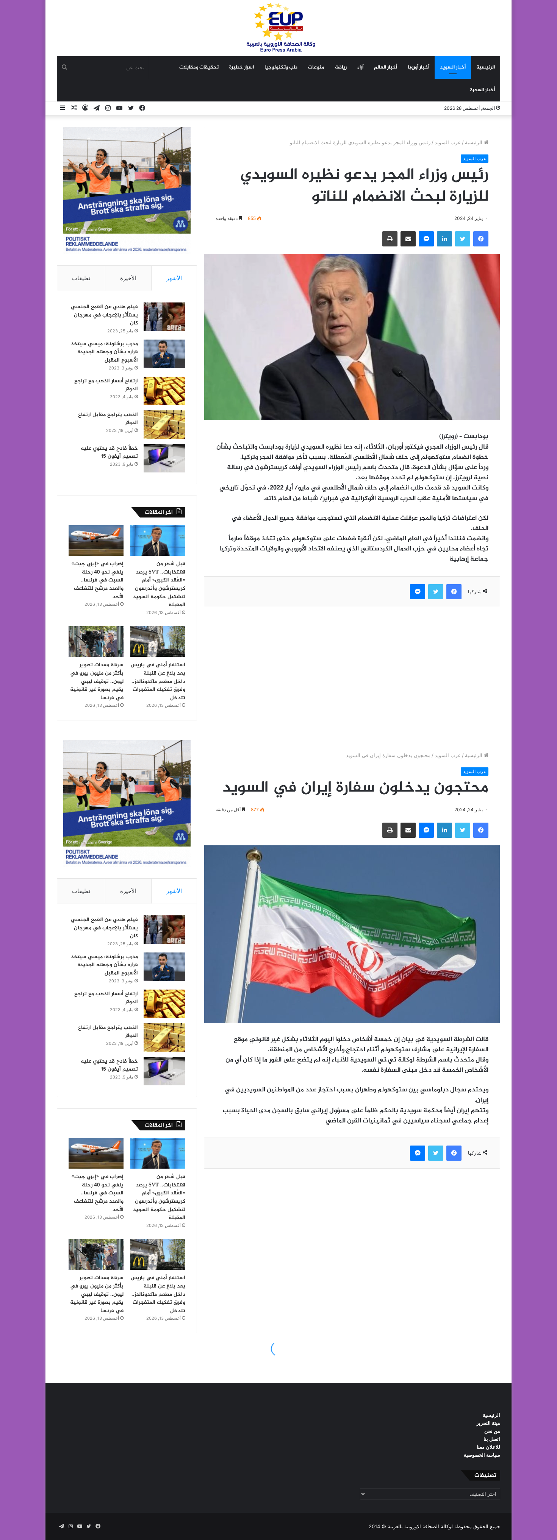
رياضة (341, 67)
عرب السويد (448, 142)
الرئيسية (485, 67)
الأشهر (174, 278)
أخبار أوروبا (418, 67)
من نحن (492, 1431)
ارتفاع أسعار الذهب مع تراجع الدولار (106, 385)
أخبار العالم (385, 67)
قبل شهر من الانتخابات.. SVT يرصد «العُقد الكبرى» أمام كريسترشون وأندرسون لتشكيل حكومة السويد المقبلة (159, 584)
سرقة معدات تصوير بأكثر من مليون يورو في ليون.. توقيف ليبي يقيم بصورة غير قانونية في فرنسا (97, 681)
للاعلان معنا (488, 1447)
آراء (360, 67)
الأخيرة (128, 278)
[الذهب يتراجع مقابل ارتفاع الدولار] (164, 424)
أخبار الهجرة (482, 90)
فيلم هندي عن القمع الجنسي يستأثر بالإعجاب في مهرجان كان (104, 314)
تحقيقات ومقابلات (199, 67)
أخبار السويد (453, 67)
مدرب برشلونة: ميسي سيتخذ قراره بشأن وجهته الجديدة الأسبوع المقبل (104, 352)
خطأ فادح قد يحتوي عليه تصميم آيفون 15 (109, 452)
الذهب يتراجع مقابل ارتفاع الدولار (108, 418)
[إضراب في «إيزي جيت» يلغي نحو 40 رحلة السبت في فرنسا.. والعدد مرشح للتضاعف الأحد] (96, 540)
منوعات (316, 67)
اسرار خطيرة (241, 67)
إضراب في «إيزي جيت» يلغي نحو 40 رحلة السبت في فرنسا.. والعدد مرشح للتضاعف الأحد (98, 580)
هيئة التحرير (488, 1423)
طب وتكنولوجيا (280, 67)
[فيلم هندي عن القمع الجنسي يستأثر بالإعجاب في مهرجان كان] (164, 316)
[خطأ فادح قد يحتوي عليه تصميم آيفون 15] (164, 458)
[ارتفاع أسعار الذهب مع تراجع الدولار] (164, 391)
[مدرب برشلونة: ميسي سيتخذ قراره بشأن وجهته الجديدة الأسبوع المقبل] (164, 354)
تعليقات (81, 278)
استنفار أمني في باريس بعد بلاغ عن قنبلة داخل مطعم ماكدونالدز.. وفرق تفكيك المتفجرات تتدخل (158, 681)
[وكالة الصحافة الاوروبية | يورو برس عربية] (278, 28)
